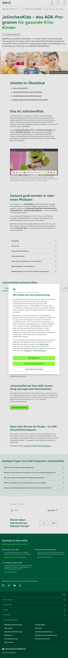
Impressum (28, 350)
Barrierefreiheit (40, 350)
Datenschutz (44, 344)
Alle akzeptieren (34, 358)
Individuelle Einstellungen (34, 369)
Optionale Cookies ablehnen (34, 363)
